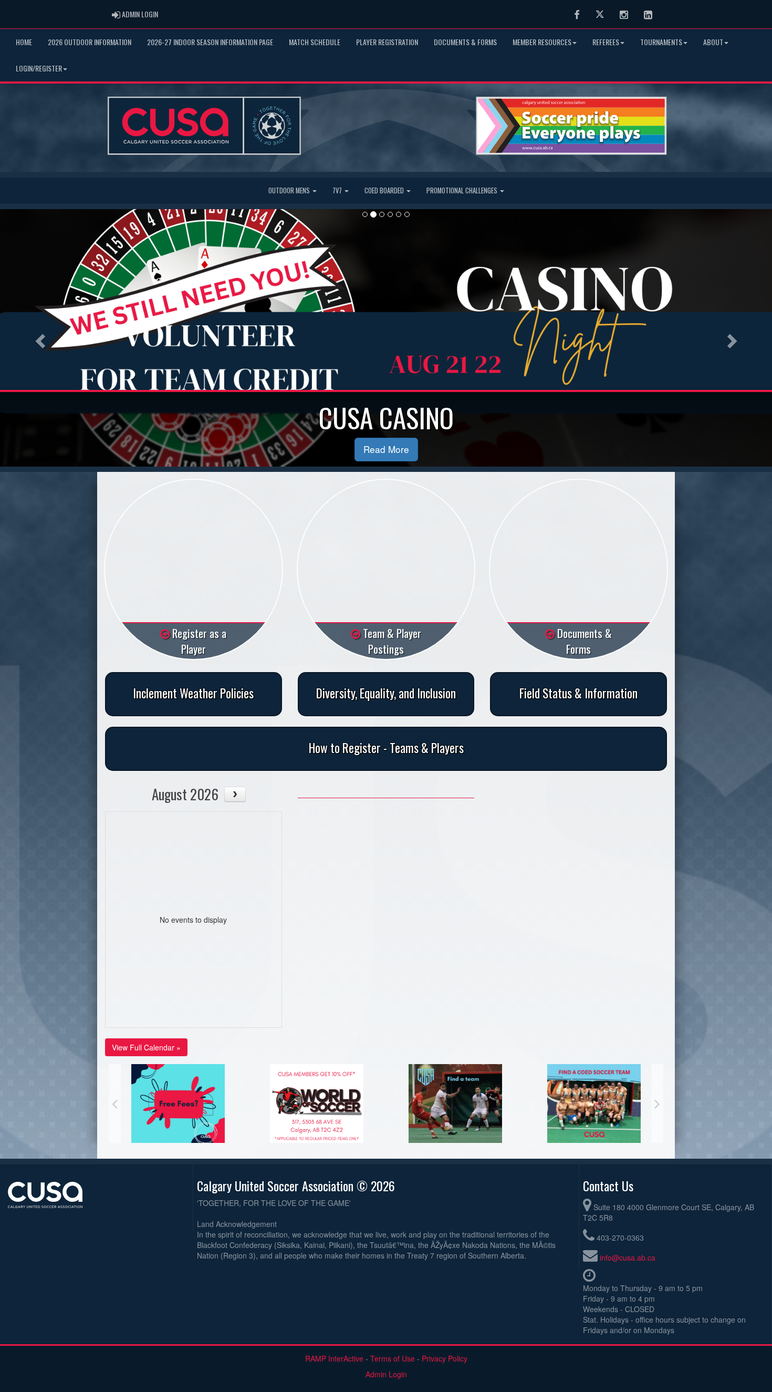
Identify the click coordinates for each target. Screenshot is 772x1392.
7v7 (337, 190)
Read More (386, 449)
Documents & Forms (465, 41)
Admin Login (386, 1374)
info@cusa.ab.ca (627, 1257)
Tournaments (661, 41)
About (713, 41)
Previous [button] (115, 1103)
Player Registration (387, 41)
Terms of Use (392, 1358)
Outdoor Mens (289, 190)
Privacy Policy (444, 1358)
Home (24, 41)
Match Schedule (314, 41)
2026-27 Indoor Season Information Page (210, 41)
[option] (178, 1103)
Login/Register (39, 68)
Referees (605, 41)
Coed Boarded (384, 190)
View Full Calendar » (146, 1047)
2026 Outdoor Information (89, 41)
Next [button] (657, 1103)
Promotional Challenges (462, 190)
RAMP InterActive (334, 1358)
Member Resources (542, 41)
